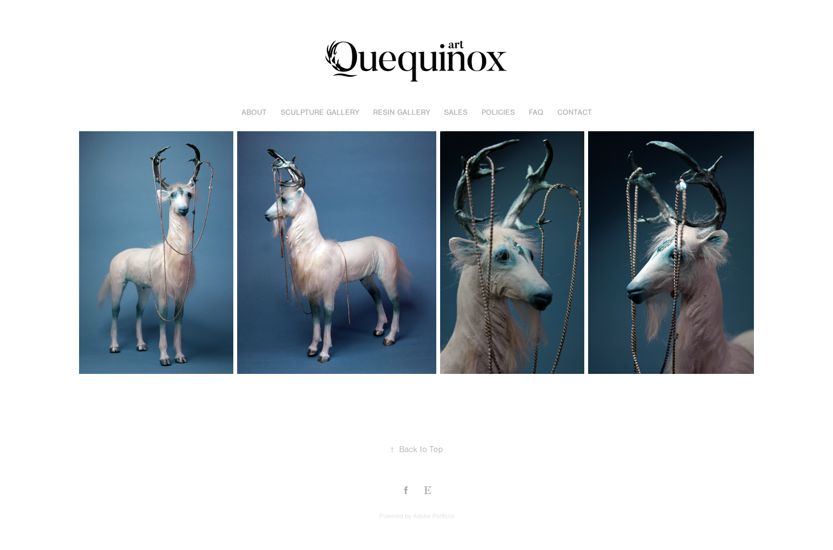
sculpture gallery (320, 112)
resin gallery (401, 112)
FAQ (536, 112)
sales (456, 112)
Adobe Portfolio (433, 516)
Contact (574, 112)
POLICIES (498, 112)
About (254, 112)
